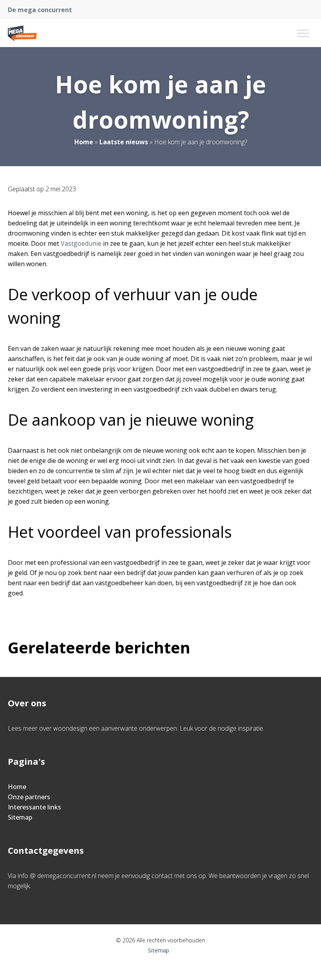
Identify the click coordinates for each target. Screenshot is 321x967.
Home (83, 142)
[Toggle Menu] (303, 33)
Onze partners (29, 797)
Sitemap (20, 817)
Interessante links (34, 807)
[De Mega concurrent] (22, 33)
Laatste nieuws (123, 142)
